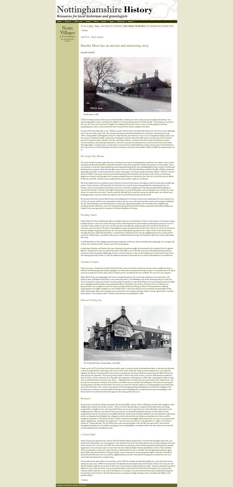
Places (96, 21)
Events (104, 21)
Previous (85, 30)
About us (68, 21)
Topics (111, 21)
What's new (78, 21)
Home (59, 21)
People (88, 21)
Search (130, 21)
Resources (121, 21)
